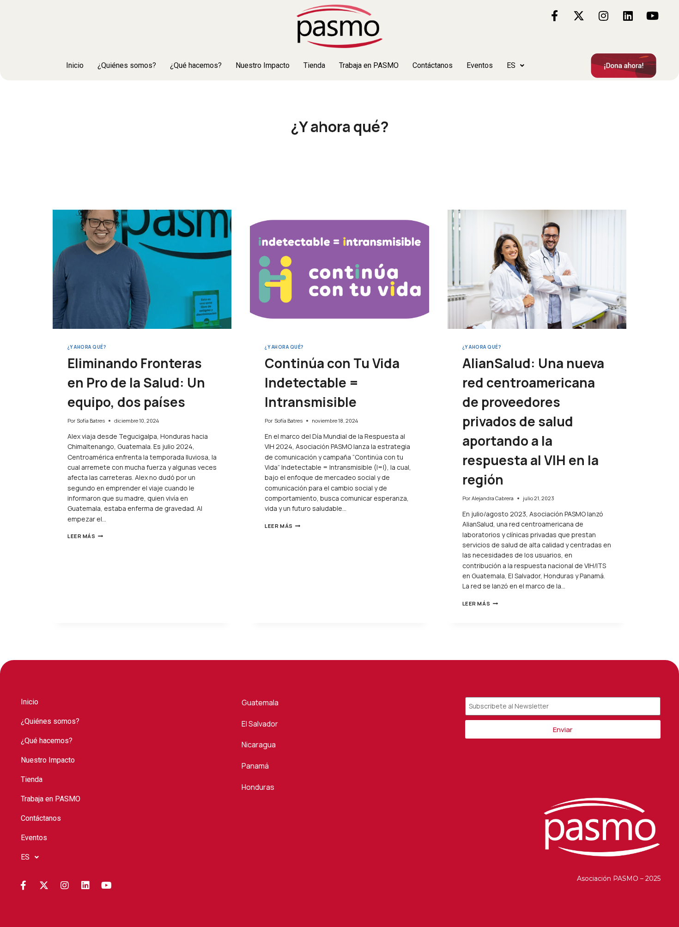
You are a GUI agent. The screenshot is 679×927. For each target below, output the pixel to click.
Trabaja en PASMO (369, 65)
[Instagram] (603, 16)
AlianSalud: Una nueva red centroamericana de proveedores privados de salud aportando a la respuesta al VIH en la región (533, 421)
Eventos (480, 65)
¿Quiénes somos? (126, 65)
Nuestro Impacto (263, 65)
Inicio (75, 65)
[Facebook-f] (554, 16)
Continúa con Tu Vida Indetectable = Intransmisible (332, 382)
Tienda (314, 65)
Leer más (85, 536)
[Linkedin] (628, 16)
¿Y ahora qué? (86, 347)
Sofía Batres (91, 420)
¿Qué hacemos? (196, 65)
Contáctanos (432, 65)
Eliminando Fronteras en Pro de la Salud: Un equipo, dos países (136, 382)
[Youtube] (652, 16)
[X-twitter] (579, 16)
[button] (515, 66)
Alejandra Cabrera (493, 498)
